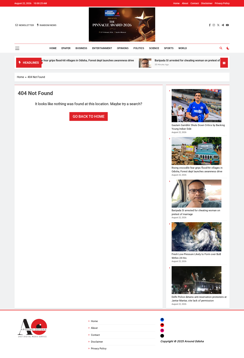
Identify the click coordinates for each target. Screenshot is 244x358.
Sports (168, 48)
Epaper (66, 48)
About (185, 3)
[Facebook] (162, 320)
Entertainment (102, 48)
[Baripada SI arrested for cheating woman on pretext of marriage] (133, 65)
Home (176, 3)
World (182, 48)
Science (154, 48)
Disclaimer (206, 3)
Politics (138, 48)
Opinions (122, 48)
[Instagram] (162, 330)
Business (81, 48)
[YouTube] (162, 325)
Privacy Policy (222, 3)
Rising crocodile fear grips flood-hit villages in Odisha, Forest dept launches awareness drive (67, 60)
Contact (195, 3)
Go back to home (88, 116)
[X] (162, 336)
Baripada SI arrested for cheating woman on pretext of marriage (181, 60)
